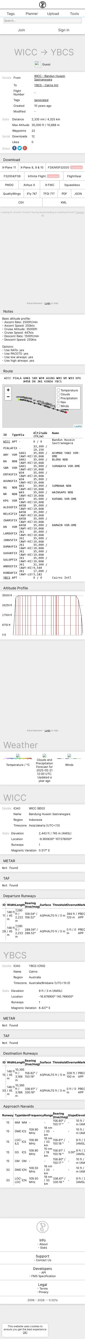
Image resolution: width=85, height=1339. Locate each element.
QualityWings (12, 193)
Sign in (63, 30)
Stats (43, 1247)
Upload (53, 13)
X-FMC (49, 185)
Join (21, 30)
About (43, 1244)
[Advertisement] (42, 259)
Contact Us (43, 1260)
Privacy (43, 1292)
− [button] (8, 396)
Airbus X (29, 185)
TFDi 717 (48, 193)
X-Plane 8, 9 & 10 (31, 167)
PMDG (9, 185)
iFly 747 (32, 193)
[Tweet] (19, 148)
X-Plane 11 (9, 167)
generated (41, 100)
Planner (32, 13)
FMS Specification (43, 1276)
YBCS (62, 52)
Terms (43, 1288)
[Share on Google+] (25, 148)
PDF (64, 193)
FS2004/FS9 (12, 176)
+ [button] (8, 390)
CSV (21, 202)
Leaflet (78, 426)
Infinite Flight (37, 176)
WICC (25, 52)
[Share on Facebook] (14, 148)
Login (47, 303)
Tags (11, 13)
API (43, 1272)
